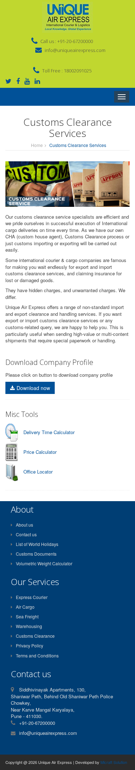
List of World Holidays (37, 544)
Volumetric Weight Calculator (44, 563)
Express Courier (32, 597)
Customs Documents (36, 554)
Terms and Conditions (37, 655)
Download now (33, 387)
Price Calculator (40, 451)
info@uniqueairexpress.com (75, 50)
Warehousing (29, 626)
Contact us (26, 534)
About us (24, 525)
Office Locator (38, 471)
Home (37, 145)
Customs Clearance (35, 636)
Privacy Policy (29, 645)
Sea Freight (27, 616)
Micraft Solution (113, 762)
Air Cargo (25, 607)
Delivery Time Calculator (49, 432)
